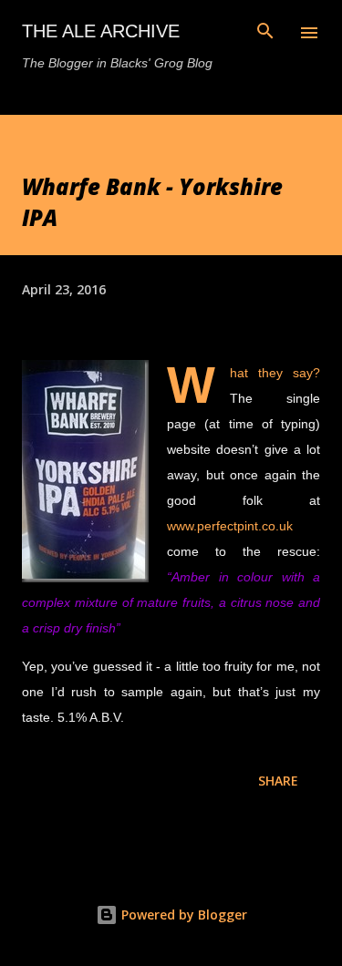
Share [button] (278, 780)
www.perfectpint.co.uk (230, 526)
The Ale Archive (101, 31)
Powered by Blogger (182, 914)
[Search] (265, 33)
